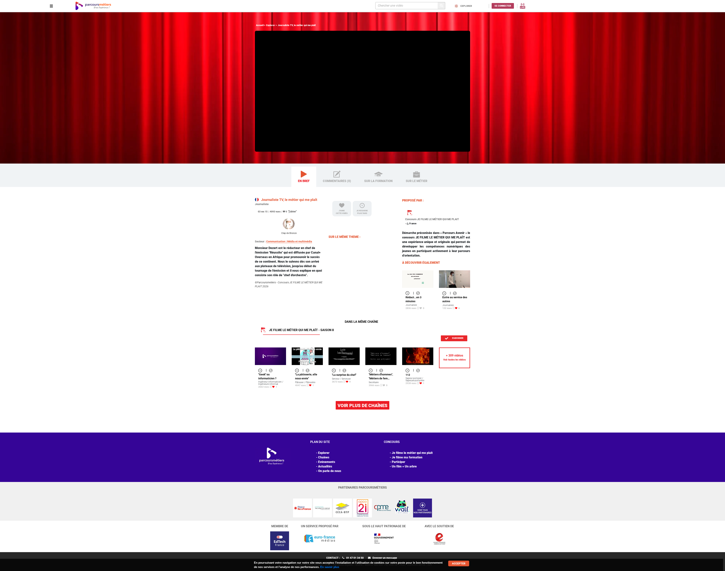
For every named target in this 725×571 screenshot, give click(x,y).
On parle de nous (329, 471)
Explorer (270, 25)
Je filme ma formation (407, 457)
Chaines (323, 457)
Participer (398, 462)
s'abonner (457, 338)
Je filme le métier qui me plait (412, 453)
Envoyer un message (385, 557)
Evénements (326, 462)
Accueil (260, 25)
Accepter (458, 563)
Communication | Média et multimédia (289, 241)
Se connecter (502, 6)
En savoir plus (329, 567)
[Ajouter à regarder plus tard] (409, 293)
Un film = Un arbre (404, 466)
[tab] (303, 177)
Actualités (325, 466)
